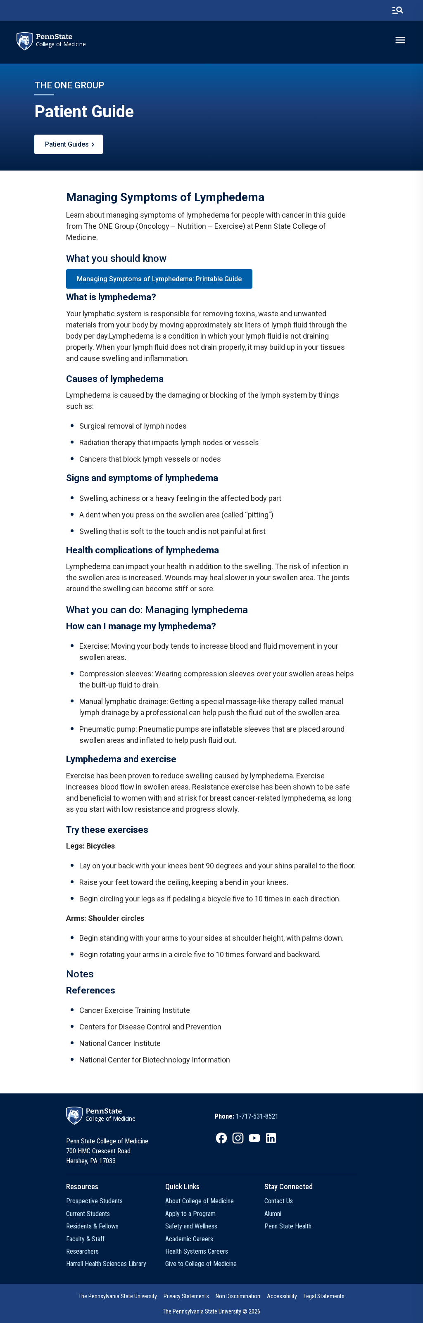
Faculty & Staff (85, 1239)
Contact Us (278, 1201)
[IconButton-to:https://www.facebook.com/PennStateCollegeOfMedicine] (221, 1138)
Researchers (82, 1251)
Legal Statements (324, 1296)
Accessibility (282, 1296)
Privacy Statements (186, 1296)
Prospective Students (94, 1201)
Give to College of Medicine (201, 1264)
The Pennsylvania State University (117, 1296)
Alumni (272, 1214)
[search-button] (397, 10)
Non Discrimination (238, 1296)
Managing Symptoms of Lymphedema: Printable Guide (159, 279)
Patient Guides (67, 144)
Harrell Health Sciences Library (106, 1264)
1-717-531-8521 (257, 1116)
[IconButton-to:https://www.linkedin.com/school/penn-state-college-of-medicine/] (271, 1138)
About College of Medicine (199, 1201)
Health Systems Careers (196, 1251)
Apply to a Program (190, 1214)
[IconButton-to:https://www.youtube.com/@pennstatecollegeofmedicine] (254, 1138)
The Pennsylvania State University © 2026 (211, 1311)
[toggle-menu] (400, 40)
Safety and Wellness (191, 1226)
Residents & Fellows (92, 1226)
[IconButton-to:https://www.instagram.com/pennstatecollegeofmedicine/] (238, 1138)
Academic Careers (189, 1239)
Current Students (88, 1214)
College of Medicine (61, 44)
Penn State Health (287, 1226)
